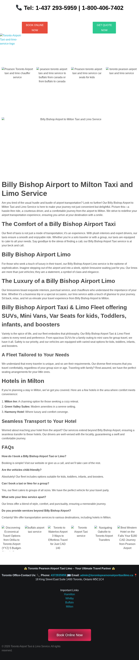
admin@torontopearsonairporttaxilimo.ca (106, 575)
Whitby (69, 598)
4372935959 (58, 575)
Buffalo (69, 602)
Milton (69, 606)
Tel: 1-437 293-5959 (50, 7)
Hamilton (69, 594)
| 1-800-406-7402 (100, 7)
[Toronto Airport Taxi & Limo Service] (13, 41)
